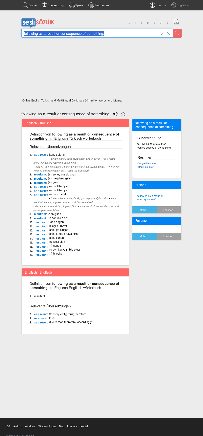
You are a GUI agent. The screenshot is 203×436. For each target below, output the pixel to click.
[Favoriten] (122, 116)
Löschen (168, 210)
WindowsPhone (47, 426)
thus (52, 318)
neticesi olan (57, 242)
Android (17, 426)
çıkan (56, 182)
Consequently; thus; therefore (67, 314)
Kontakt (84, 426)
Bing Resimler (145, 167)
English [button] (182, 5)
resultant (40, 174)
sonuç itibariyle (58, 186)
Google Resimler (146, 163)
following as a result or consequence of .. (150, 197)
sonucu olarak (58, 194)
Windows (30, 426)
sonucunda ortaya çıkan (64, 234)
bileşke (57, 253)
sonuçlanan (56, 238)
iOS (8, 426)
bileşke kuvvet (58, 226)
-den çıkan (54, 214)
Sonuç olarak (57, 154)
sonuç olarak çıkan (64, 174)
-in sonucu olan (57, 218)
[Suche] (177, 33)
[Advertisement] (101, 69)
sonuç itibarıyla (58, 190)
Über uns (72, 426)
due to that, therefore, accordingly (70, 322)
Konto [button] (160, 5)
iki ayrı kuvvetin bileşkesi (64, 249)
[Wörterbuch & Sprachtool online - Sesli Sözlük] (37, 27)
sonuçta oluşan (58, 230)
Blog (61, 426)
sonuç (57, 245)
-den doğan (56, 222)
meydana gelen (62, 178)
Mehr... (144, 210)
